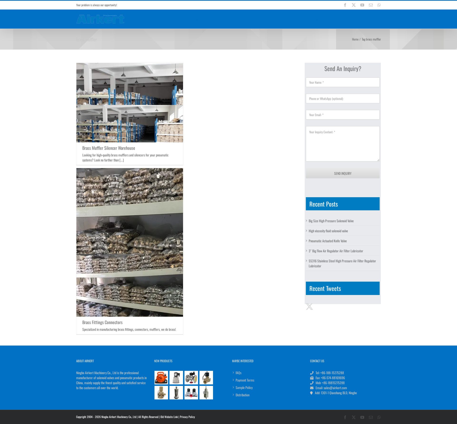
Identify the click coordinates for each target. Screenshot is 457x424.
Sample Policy (244, 387)
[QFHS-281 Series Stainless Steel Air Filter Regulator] (206, 392)
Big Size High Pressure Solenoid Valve (331, 220)
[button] (369, 19)
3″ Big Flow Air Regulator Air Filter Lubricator (336, 250)
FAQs (238, 372)
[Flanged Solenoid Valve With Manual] (191, 377)
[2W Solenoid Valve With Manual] (206, 377)
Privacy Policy (187, 417)
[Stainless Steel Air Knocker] (176, 392)
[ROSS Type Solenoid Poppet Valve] (161, 392)
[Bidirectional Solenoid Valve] (191, 392)
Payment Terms (245, 380)
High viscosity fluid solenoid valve (328, 230)
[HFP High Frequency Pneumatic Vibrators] (161, 377)
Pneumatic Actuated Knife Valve (328, 240)
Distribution (242, 394)
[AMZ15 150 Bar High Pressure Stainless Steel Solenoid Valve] (176, 377)
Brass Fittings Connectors (102, 322)
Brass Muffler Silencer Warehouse (108, 148)
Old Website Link (169, 417)
